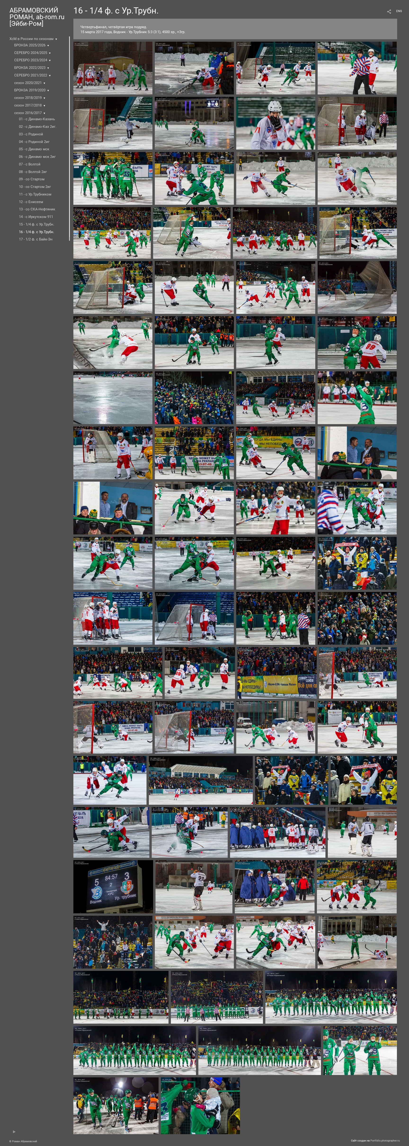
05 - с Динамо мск (34, 149)
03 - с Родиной (31, 134)
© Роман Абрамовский (23, 1141)
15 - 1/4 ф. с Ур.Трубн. (36, 224)
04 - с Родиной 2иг (34, 142)
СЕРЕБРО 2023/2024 (30, 60)
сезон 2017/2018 (28, 105)
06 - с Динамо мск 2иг (37, 157)
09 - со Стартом (31, 179)
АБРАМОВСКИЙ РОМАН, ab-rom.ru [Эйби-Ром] (36, 16)
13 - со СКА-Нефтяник (37, 209)
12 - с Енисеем (31, 202)
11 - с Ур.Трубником (35, 194)
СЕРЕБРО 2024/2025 (30, 53)
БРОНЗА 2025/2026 (29, 45)
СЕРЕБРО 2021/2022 (30, 75)
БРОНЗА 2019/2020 (29, 90)
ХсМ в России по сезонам (31, 39)
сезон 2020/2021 (28, 83)
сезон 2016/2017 (28, 113)
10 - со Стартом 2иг (35, 187)
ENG (399, 11)
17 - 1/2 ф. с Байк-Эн (36, 239)
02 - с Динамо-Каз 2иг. (37, 126)
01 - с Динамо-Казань (37, 119)
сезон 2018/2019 (28, 98)
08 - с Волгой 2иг (33, 172)
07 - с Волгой (29, 164)
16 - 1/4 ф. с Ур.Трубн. (36, 232)
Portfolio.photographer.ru (385, 1140)
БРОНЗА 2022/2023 (29, 68)
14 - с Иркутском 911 (36, 217)
